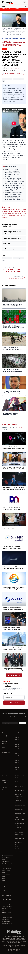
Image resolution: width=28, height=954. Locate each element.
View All (17, 769)
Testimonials (4, 785)
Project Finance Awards (7, 868)
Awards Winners (5, 780)
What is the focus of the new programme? (12, 232)
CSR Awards (18, 800)
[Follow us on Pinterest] (8, 950)
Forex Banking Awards (20, 829)
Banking (4, 78)
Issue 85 (17, 732)
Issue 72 (17, 762)
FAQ (3, 789)
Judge (4, 147)
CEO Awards (18, 794)
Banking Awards (18, 842)
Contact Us (4, 741)
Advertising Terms (6, 752)
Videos (8, 41)
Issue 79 (17, 746)
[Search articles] (24, 2)
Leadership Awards (6, 861)
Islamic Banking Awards (7, 863)
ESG (3, 81)
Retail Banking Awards (7, 923)
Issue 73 (17, 760)
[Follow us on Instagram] (11, 950)
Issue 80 (17, 744)
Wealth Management (18, 78)
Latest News (4, 743)
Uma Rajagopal (14, 68)
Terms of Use (5, 750)
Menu (3, 6)
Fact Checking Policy (6, 912)
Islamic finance (8, 140)
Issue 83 (17, 737)
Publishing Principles (6, 899)
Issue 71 (17, 764)
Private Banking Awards (7, 917)
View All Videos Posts (14, 675)
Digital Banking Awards (20, 848)
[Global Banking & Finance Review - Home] (7, 2)
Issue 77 (17, 751)
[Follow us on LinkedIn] (17, 950)
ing (25, 140)
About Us (4, 732)
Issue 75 (17, 755)
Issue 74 (17, 758)
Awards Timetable (6, 778)
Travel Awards (5, 893)
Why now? (7, 243)
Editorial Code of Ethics (7, 906)
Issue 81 (17, 741)
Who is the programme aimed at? (14, 249)
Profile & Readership (6, 739)
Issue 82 (17, 739)
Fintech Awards (18, 817)
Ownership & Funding (6, 901)
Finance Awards (18, 851)
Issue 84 (17, 735)
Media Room (4, 787)
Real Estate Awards (6, 866)
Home (3, 41)
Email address (5, 720)
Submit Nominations (6, 782)
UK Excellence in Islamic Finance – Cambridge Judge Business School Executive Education (14, 215)
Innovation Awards (19, 832)
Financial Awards (5, 914)
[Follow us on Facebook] (14, 950)
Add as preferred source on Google (14, 73)
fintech (9, 78)
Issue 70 (17, 767)
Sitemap (12, 946)
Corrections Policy (6, 904)
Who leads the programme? (12, 238)
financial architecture (12, 144)
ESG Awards (18, 827)
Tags (16, 946)
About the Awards (6, 775)
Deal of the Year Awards (20, 802)
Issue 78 (17, 748)
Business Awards (19, 783)
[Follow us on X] (19, 950)
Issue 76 (17, 753)
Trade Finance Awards (7, 882)
